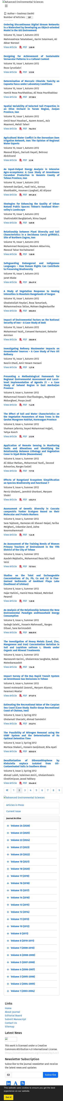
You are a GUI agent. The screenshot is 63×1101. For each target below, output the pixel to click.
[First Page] (7, 790)
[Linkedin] (8, 1084)
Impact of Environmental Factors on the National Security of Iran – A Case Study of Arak (31, 321)
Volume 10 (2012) (20, 926)
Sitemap (9, 1026)
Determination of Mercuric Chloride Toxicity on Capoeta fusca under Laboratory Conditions (31, 82)
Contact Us (11, 1022)
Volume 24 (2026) (20, 825)
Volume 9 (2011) (19, 933)
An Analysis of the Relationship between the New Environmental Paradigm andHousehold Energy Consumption (31, 613)
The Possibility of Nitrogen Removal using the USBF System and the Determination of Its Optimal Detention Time (31, 735)
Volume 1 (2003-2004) (23, 991)
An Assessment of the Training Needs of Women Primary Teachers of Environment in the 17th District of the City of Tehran (31, 546)
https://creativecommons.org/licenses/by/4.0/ (32, 1052)
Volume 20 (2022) (20, 854)
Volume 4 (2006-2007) (23, 969)
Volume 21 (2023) (20, 847)
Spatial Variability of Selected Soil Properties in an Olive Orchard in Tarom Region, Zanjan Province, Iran (31, 109)
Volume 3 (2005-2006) (23, 976)
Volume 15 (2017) (20, 890)
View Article (10, 47)
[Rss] (22, 1084)
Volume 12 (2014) (20, 911)
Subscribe (50, 1074)
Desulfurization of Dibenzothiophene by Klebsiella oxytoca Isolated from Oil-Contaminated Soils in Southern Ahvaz (31, 763)
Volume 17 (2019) (20, 876)
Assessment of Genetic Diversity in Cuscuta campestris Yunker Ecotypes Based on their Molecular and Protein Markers (31, 511)
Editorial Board (13, 1015)
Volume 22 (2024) (20, 840)
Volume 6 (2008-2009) (23, 955)
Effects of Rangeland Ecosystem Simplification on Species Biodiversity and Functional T (31, 481)
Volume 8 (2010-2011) (22, 940)
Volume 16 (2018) (20, 883)
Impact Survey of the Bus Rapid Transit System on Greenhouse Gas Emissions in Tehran (31, 677)
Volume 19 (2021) (20, 861)
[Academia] (15, 1084)
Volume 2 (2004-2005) (23, 983)
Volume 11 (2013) (20, 919)
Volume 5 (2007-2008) (23, 962)
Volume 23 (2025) (20, 832)
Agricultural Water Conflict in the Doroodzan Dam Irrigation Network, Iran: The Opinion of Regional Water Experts (31, 140)
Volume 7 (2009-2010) (22, 947)
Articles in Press (15, 805)
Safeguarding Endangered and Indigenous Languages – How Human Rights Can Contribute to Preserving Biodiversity (31, 266)
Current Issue (13, 811)
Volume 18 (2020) (20, 868)
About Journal (12, 1011)
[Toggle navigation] (30, 6)
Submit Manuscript (15, 1019)
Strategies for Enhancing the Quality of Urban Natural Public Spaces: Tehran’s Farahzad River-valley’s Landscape (31, 206)
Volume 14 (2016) (20, 897)
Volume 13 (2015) (20, 904)
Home (8, 1008)
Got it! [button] (8, 1097)
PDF (28, 47)
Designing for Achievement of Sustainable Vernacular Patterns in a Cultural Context (31, 58)
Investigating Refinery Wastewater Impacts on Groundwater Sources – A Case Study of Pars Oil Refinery (31, 351)
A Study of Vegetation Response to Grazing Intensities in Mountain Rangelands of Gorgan (31, 293)
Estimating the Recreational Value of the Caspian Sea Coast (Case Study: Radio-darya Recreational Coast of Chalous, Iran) (31, 707)
